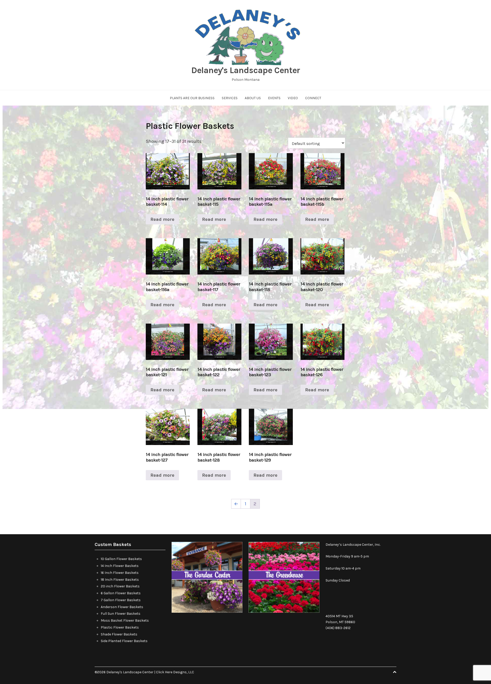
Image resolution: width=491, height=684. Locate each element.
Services (230, 98)
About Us (253, 98)
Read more (162, 219)
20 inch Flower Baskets (120, 586)
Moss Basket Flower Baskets (125, 620)
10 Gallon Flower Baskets (121, 559)
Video (293, 98)
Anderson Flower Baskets (122, 607)
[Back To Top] (394, 672)
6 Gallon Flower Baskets (121, 593)
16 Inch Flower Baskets (120, 573)
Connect (313, 98)
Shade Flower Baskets (119, 634)
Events (274, 98)
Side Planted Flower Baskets (124, 641)
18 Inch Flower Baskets (120, 579)
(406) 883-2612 (338, 628)
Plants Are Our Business (192, 98)
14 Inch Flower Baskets (120, 566)
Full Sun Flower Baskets (120, 613)
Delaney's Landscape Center (245, 70)
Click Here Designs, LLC (175, 672)
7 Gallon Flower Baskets (121, 600)
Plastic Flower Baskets (120, 627)
